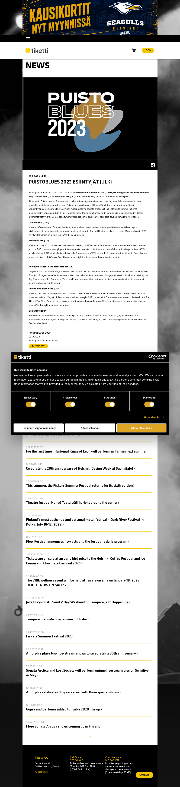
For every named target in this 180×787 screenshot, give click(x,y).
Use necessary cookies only (39, 427)
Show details (151, 417)
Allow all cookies (141, 427)
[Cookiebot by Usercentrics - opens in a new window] (151, 357)
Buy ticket (38, 346)
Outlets (144, 774)
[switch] (70, 404)
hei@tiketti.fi (41, 771)
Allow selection (90, 427)
